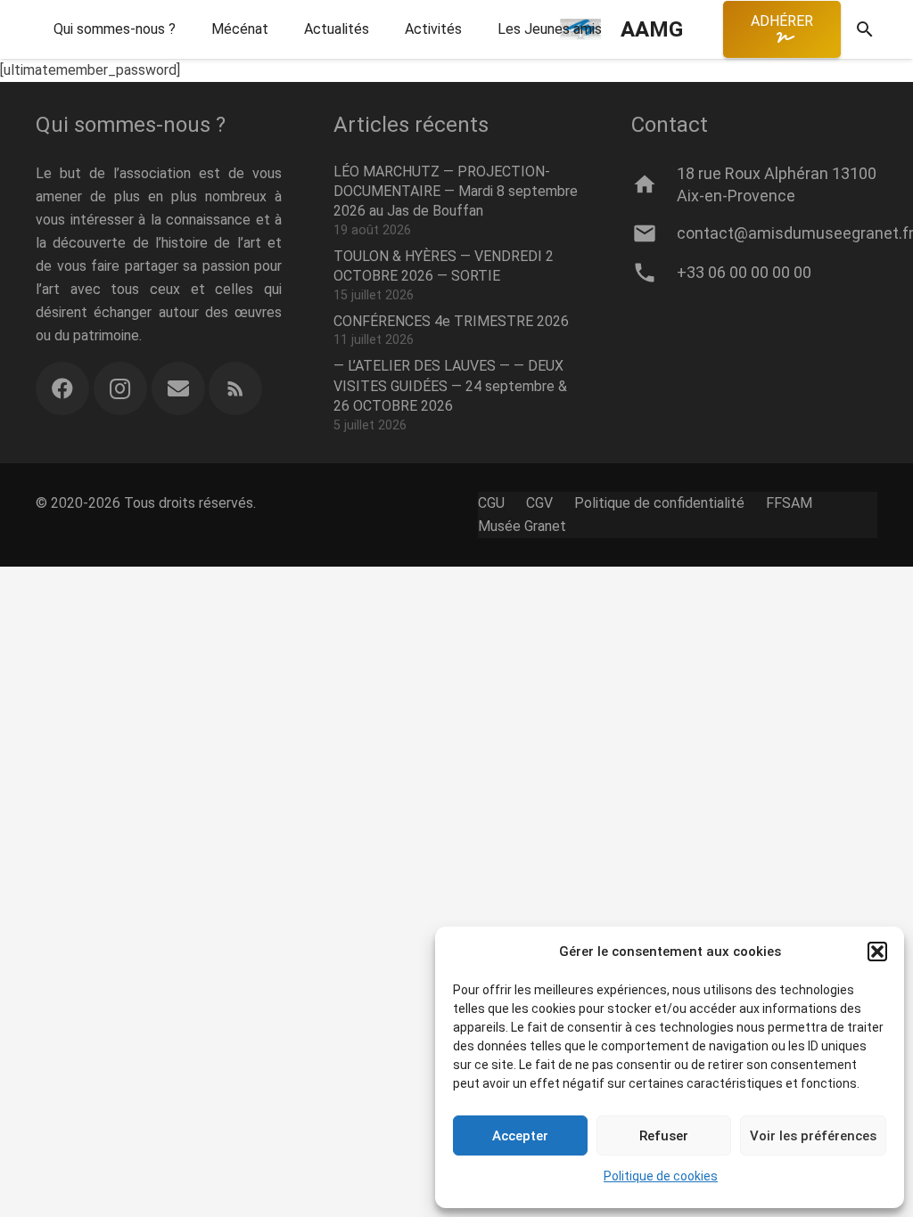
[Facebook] (62, 388)
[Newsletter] (178, 388)
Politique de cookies (661, 1176)
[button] (877, 951)
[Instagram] (120, 388)
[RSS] (235, 388)
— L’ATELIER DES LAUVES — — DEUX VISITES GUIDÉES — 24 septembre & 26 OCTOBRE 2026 (450, 385)
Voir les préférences (813, 1136)
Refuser (663, 1136)
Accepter (520, 1136)
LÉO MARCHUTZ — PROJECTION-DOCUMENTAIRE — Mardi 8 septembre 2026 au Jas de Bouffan (455, 191)
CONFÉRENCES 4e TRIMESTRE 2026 (451, 321)
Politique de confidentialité (659, 502)
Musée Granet (522, 526)
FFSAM (789, 502)
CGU (491, 502)
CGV (539, 502)
